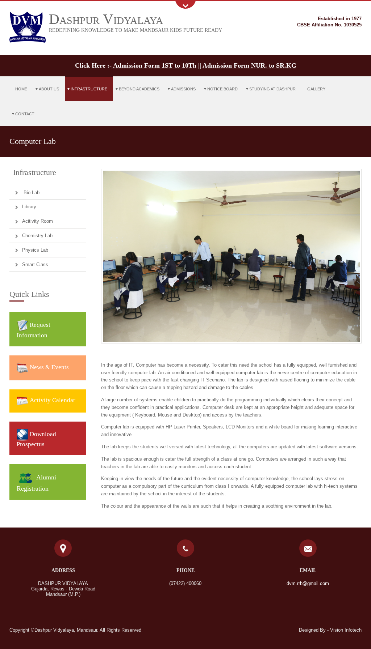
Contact (24, 114)
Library (29, 206)
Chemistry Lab (37, 235)
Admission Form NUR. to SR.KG (249, 65)
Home (21, 89)
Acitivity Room (37, 221)
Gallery (316, 89)
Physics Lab (35, 250)
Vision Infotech (346, 630)
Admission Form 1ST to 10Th (154, 65)
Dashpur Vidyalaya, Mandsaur (65, 630)
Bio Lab (30, 192)
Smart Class (35, 264)
